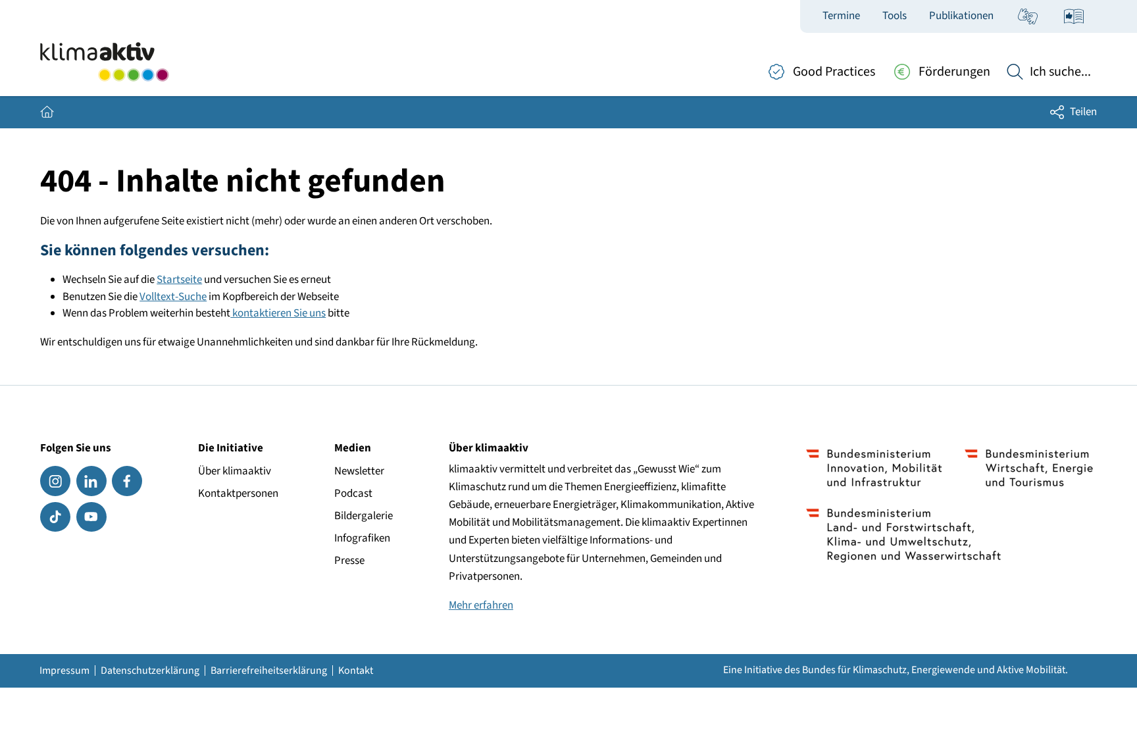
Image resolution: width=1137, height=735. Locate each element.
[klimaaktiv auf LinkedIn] (91, 481)
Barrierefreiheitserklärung (269, 670)
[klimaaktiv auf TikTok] (55, 517)
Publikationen (961, 16)
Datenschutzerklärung (150, 670)
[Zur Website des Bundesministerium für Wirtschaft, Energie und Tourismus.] (1029, 468)
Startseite (179, 280)
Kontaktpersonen (238, 493)
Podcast (353, 493)
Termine (841, 16)
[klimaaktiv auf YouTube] (91, 517)
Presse (349, 561)
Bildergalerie (363, 516)
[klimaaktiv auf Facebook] (127, 481)
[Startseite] (104, 62)
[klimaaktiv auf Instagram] (55, 481)
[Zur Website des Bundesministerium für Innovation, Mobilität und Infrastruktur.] (874, 468)
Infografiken (362, 538)
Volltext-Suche (173, 297)
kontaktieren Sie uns (278, 313)
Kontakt (355, 670)
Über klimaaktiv (234, 471)
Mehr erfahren (481, 605)
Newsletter (359, 471)
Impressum (64, 670)
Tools (894, 16)
